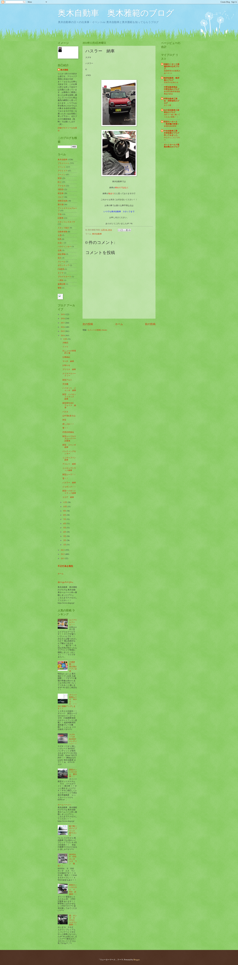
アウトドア (62, 170)
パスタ (65, 411)
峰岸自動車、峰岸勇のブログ (171, 79)
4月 (64, 532)
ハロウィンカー (64, 246)
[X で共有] (124, 230)
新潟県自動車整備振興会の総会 (172, 92)
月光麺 (65, 384)
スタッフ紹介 (63, 227)
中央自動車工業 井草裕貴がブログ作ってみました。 (171, 132)
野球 (60, 178)
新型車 (60, 193)
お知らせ (66, 365)
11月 (65, 502)
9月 (64, 510)
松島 (60, 239)
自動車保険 (62, 231)
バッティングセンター (69, 452)
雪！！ (65, 428)
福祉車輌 (61, 254)
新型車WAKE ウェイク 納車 (69, 405)
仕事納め (66, 357)
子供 (60, 214)
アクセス (61, 185)
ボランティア (63, 265)
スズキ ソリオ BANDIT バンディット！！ (73, 739)
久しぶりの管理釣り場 (69, 351)
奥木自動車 (97, 233)
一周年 (60, 280)
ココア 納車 (68, 497)
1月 (64, 544)
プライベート (63, 163)
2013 (63, 550)
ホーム (119, 324)
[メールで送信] (119, 230)
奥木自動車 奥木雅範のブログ (116, 12)
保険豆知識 (62, 200)
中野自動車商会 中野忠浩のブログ (171, 88)
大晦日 (65, 342)
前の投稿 (150, 324)
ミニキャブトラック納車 (69, 469)
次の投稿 (88, 324)
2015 (63, 331)
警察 (60, 288)
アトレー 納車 (69, 464)
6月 (64, 523)
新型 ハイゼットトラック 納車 (69, 396)
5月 (64, 527)
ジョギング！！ (69, 486)
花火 (60, 257)
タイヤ (60, 272)
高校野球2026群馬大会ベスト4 (172, 71)
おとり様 (167, 105)
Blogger (136, 959)
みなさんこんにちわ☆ (172, 138)
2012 (63, 554)
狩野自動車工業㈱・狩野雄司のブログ (171, 100)
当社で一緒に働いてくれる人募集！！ (172, 115)
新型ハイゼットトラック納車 (69, 491)
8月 (64, 515)
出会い (60, 242)
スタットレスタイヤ (66, 221)
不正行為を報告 (65, 566)
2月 (64, 540)
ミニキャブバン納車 (69, 458)
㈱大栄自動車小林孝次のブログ (171, 111)
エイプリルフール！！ (73, 622)
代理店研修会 (68, 432)
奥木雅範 (64, 70)
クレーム (61, 261)
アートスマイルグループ (67, 209)
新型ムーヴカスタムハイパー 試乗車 (70, 438)
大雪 (60, 235)
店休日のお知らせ (171, 82)
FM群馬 (61, 269)
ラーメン (61, 174)
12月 (65, 339)
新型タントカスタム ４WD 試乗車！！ (73, 889)
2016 (63, 327)
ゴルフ (60, 197)
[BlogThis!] (121, 230)
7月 (64, 519)
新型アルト (67, 379)
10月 (65, 506)
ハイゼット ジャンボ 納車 (69, 389)
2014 (63, 335)
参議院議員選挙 (170, 126)
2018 (63, 318)
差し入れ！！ (68, 424)
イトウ (65, 346)
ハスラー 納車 (69, 482)
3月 (64, 536)
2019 (63, 314)
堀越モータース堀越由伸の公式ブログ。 (171, 66)
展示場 (60, 204)
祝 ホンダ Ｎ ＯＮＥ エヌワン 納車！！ (74, 920)
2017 (63, 322)
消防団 (60, 189)
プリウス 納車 (69, 369)
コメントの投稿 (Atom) (97, 330)
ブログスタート (64, 276)
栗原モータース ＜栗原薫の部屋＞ (171, 122)
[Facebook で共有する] (127, 230)
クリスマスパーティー (69, 374)
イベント (61, 167)
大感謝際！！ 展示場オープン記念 (73, 666)
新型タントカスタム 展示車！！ (73, 773)
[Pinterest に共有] (129, 230)
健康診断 (61, 284)
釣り (60, 182)
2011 (63, 558)
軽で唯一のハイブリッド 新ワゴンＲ (73, 830)
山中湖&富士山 (68, 415)
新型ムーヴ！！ (69, 474)
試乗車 (60, 218)
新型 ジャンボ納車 (69, 445)
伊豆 (64, 419)
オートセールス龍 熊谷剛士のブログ (171, 145)
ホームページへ (65, 582)
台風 (60, 250)
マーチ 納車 (68, 361)
